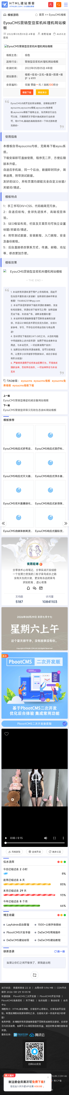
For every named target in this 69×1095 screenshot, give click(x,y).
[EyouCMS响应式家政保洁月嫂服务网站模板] (50, 490)
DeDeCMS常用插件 (49, 932)
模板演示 (42, 92)
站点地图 (42, 1000)
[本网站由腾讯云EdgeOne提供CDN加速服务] (37, 1034)
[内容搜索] (58, 4)
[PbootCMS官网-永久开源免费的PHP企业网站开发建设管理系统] (21, 1034)
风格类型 (16, 851)
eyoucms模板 (42, 381)
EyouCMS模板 (57, 14)
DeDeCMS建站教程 (49, 940)
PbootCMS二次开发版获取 (34, 723)
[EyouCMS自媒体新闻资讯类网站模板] (18, 517)
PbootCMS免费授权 (11, 1000)
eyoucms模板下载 (23, 385)
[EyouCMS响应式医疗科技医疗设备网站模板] (50, 435)
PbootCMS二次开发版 (24, 996)
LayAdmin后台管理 (18, 924)
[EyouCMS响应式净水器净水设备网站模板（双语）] (50, 463)
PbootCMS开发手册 (18, 932)
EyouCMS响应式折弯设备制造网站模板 (26, 448)
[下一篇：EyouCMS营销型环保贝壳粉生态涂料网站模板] (66, 523)
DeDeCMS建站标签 (18, 940)
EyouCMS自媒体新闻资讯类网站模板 (24, 531)
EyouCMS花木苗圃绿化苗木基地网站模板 (27, 503)
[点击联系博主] (34, 551)
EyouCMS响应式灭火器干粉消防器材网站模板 (29, 476)
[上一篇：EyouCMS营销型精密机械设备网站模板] (3, 523)
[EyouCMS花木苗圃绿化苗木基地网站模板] (18, 490)
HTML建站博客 (18, 4)
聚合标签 (55, 1000)
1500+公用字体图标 (49, 924)
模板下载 (26, 92)
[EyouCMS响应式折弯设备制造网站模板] (18, 435)
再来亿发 (56, 851)
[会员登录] (50, 4)
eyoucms (26, 381)
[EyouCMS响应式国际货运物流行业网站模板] (50, 517)
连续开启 (36, 851)
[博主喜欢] (6, 733)
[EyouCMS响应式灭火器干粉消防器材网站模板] (18, 463)
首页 (41, 14)
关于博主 (30, 1000)
